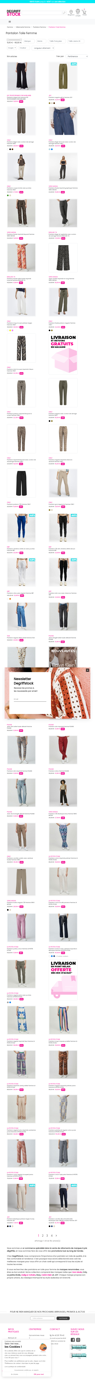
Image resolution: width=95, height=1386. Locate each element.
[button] (87, 670)
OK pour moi (39, 1374)
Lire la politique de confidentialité (15, 1366)
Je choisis (14, 1374)
